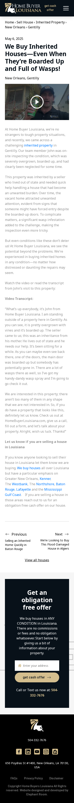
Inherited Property (50, 22)
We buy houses (28, 468)
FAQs (13, 778)
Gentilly (34, 27)
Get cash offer (50, 8)
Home (9, 22)
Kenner (45, 478)
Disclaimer (56, 778)
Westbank (20, 484)
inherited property (38, 145)
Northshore (45, 484)
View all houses (37, 560)
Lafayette (23, 489)
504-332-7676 (37, 740)
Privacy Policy (33, 778)
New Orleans (15, 27)
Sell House (25, 22)
